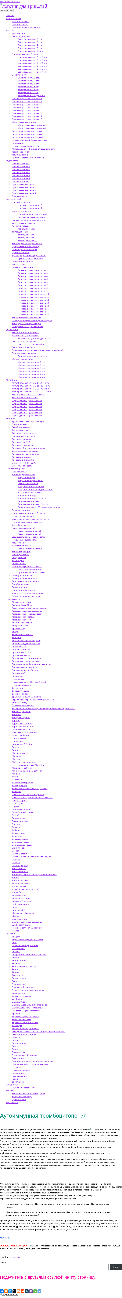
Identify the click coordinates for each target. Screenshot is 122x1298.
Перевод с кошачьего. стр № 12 (33, 300)
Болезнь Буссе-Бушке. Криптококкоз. (30, 1005)
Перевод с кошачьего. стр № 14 (33, 306)
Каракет (16, 720)
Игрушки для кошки (21, 211)
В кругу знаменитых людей (31, 486)
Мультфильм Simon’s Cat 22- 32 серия (30, 389)
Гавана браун (18, 679)
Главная (10, 15)
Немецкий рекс (19, 785)
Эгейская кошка (19, 919)
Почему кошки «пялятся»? (25, 578)
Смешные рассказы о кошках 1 (27, 98)
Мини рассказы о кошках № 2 (32, 125)
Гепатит (15, 1046)
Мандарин (17, 756)
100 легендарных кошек (23, 474)
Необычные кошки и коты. (24, 540)
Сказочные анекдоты (22, 466)
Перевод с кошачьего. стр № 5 (33, 279)
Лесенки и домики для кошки (32, 217)
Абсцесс (16, 936)
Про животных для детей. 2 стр (33, 356)
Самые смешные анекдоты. (25, 451)
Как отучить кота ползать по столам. (29, 220)
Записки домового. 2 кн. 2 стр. (32, 57)
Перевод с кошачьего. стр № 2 (33, 270)
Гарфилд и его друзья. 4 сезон (27, 409)
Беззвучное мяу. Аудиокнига (31, 95)
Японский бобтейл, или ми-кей (27, 928)
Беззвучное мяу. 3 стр (28, 81)
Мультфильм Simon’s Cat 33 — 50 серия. (32, 392)
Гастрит (15, 1040)
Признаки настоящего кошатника (28, 158)
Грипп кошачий (19, 1076)
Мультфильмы (13, 380)
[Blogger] (18, 1291)
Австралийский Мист (22, 605)
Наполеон (17, 780)
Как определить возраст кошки (27, 243)
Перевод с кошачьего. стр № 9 (33, 291)
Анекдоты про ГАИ (21, 442)
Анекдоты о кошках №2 (23, 460)
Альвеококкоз (18, 948)
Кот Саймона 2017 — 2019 (25, 397)
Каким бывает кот (20, 152)
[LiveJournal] (27, 1291)
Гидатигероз (18, 1058)
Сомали (16, 862)
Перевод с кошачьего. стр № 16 (33, 312)
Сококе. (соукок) (20, 865)
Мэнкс (15, 777)
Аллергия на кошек (21, 546)
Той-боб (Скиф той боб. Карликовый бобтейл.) (34, 874)
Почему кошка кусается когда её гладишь (32, 320)
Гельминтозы (18, 1052)
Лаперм (15, 747)
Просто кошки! (19, 1099)
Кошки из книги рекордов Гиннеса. (28, 513)
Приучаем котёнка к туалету (25, 246)
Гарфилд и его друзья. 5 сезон (27, 412)
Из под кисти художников (30, 492)
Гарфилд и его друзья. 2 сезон (27, 403)
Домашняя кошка (20, 691)
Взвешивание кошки (21, 1019)
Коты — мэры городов (22, 516)
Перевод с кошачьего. (22, 267)
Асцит (15, 981)
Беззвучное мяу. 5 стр (28, 86)
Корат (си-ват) (19, 738)
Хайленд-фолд (19, 895)
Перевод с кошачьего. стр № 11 (33, 297)
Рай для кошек (19, 557)
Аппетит (16, 963)
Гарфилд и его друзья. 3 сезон (27, 406)
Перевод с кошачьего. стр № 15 (33, 309)
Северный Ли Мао (21, 729)
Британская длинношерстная (26, 661)
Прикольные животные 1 (24, 184)
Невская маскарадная (22, 782)
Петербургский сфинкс (23, 812)
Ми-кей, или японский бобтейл (27, 771)
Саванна (16, 827)
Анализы (16, 951)
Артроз (15, 972)
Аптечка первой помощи (24, 966)
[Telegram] (39, 1291)
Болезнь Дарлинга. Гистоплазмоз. (28, 1008)
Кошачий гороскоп (21, 202)
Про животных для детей (24, 353)
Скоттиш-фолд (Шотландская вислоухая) (32, 857)
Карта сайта (12, 1102)
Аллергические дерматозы (25, 945)
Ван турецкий (18, 673)
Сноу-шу (16, 859)
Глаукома (16, 1067)
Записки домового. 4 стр (30, 45)
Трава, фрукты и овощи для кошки (29, 255)
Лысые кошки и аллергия (30, 548)
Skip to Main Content (10, 1)
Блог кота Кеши (13, 18)
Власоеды (17, 1025)
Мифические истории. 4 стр (31, 368)
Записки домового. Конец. (30, 51)
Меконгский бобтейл (22, 768)
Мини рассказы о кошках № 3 (32, 128)
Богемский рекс (19, 646)
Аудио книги (12, 329)
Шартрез (16, 916)
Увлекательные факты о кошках (27, 593)
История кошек (19, 471)
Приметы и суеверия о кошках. (27, 566)
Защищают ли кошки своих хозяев (28, 537)
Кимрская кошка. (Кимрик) (24, 732)
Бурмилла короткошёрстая (25, 667)
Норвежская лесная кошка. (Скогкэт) (29, 788)
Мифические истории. (22, 359)
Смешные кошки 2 (21, 166)
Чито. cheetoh (18, 910)
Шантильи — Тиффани (23, 913)
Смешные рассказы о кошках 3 (27, 104)
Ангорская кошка (20, 625)
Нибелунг (16, 791)
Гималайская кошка (21, 685)
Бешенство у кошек (21, 996)
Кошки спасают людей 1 (24, 528)
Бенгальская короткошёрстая (26, 640)
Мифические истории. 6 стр (31, 374)
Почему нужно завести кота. (25, 146)
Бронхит (16, 1013)
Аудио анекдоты (20, 430)
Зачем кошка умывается (24, 223)
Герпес (15, 1049)
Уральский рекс (19, 886)
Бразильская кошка (21, 652)
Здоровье (10, 934)
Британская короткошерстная (26, 658)
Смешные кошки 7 (21, 181)
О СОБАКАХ (12, 1085)
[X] (14, 1291)
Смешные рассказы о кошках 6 (27, 113)
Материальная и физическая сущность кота (33, 149)
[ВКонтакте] (2, 1291)
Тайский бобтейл (20, 871)
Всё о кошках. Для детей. (24, 341)
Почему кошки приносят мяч (26, 596)
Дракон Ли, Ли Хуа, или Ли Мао (27, 697)
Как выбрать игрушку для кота (32, 214)
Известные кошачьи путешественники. (30, 519)
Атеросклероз (18, 984)
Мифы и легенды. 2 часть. (30, 480)
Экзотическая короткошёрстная (27, 922)
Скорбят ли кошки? (21, 584)
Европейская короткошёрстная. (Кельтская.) (33, 700)
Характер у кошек (20, 226)
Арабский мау (18, 628)
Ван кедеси (17, 676)
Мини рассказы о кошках (24, 122)
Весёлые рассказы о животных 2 (28, 134)
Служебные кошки (21, 525)
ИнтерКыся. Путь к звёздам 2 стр (34, 338)
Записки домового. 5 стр (30, 48)
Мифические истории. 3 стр (31, 365)
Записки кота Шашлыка (23, 347)
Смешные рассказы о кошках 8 (27, 119)
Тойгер (15, 877)
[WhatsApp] (35, 1291)
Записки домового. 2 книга (25, 54)
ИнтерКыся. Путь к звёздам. (25, 335)
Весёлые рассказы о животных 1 (28, 131)
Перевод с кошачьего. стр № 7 (33, 285)
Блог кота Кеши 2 (20, 21)
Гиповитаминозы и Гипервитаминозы (30, 1064)
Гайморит (16, 1037)
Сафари (16, 830)
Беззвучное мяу (19, 75)
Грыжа (15, 1079)
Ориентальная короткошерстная (28, 794)
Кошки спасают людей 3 (30, 534)
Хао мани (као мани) (22, 901)
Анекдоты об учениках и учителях (28, 448)
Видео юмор (12, 160)
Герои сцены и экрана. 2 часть (33, 504)
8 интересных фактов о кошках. (27, 522)
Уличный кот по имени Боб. (25, 332)
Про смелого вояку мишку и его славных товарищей (37, 350)
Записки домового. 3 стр (30, 42)
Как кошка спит (19, 264)
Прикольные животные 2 (24, 187)
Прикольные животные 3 (24, 190)
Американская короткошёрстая (27, 614)
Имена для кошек (20, 554)
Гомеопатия (18, 1073)
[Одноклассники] (6, 1291)
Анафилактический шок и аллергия (29, 954)
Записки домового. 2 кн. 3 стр (32, 60)
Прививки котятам (20, 252)
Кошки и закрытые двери (24, 590)
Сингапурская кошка (22, 845)
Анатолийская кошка (22, 623)
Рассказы (10, 30)
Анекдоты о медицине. (23, 445)
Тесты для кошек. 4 (27, 240)
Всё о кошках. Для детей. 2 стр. (33, 344)
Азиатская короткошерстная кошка (29, 608)
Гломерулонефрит (21, 1070)
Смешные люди (19, 196)
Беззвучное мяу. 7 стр (28, 92)
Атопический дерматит (23, 987)
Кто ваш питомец (26, 229)
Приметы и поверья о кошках (32, 572)
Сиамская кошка (20, 839)
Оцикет (15, 806)
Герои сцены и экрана (28, 501)
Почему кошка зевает (22, 575)
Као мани (16, 714)
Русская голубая (20, 821)
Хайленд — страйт (21, 898)
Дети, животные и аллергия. (25, 581)
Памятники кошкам (21, 510)
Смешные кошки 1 (21, 163)
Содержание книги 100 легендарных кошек (39, 507)
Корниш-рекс (18, 741)
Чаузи (15, 907)
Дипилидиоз (18, 1082)
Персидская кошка (21, 809)
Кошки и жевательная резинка (26, 317)
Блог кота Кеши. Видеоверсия (26, 27)
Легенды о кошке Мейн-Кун (31, 765)
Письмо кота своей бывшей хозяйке (29, 140)
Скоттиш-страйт (19, 854)
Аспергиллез (18, 975)
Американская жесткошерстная (27, 611)
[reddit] (22, 1291)
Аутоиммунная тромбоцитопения (28, 990)
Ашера (15, 631)
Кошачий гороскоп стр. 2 (30, 205)
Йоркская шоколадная (23, 705)
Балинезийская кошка (22, 634)
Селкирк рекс (18, 833)
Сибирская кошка (20, 842)
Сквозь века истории (28, 483)
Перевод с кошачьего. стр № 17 (33, 315)
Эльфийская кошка (21, 925)
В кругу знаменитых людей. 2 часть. (35, 489)
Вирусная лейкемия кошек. (25, 1022)
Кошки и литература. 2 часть (32, 498)
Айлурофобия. (19, 563)
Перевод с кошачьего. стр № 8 (33, 288)
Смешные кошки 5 (21, 175)
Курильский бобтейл (22, 744)
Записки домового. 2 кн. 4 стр (32, 63)
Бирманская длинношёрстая (26, 643)
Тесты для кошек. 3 (27, 237)
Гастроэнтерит (19, 1043)
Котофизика (18, 143)
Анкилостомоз (19, 960)
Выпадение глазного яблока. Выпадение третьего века (38, 1031)
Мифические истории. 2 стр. (32, 362)
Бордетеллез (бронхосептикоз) (27, 1011)
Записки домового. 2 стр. (30, 39)
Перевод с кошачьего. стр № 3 (33, 273)
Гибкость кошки (19, 587)
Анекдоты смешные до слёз (25, 454)
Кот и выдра (18, 560)
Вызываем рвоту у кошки (24, 1034)
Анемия (15, 957)
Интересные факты (15, 469)
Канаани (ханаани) (21, 711)
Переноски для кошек (22, 261)
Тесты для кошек (20, 232)
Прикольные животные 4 (24, 193)
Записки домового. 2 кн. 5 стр (32, 66)
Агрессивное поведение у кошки (27, 939)
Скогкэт (15, 851)
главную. (16, 1257)
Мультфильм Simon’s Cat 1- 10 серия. (30, 383)
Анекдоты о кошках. (21, 457)
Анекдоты (10, 418)
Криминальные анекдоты (24, 436)
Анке (14, 942)
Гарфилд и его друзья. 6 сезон (27, 415)
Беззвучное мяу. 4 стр (28, 83)
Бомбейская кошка (21, 649)
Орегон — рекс (19, 800)
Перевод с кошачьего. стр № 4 (33, 276)
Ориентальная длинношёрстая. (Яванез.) (32, 797)
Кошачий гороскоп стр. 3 (30, 208)
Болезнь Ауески (19, 1002)
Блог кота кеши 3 (20, 24)
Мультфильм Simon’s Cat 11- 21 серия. (31, 386)
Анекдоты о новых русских (25, 433)
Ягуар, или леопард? (22, 1096)
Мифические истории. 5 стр (31, 371)
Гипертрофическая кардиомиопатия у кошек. (34, 1061)
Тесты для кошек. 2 (27, 235)
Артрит (15, 969)
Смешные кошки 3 (21, 169)
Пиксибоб (16, 815)
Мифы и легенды (26, 477)
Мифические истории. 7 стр (31, 377)
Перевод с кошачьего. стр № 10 (33, 294)
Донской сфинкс (20, 694)
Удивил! (10, 1090)
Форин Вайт (18, 892)
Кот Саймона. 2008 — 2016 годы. (28, 394)
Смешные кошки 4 (21, 172)
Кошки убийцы (19, 543)
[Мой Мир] (10, 1291)
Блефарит (17, 999)
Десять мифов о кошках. (30, 569)
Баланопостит (19, 993)
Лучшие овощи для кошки (30, 258)
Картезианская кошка (22, 726)
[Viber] (31, 1291)
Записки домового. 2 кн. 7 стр (32, 72)
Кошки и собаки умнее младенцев (28, 1093)
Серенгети (17, 836)
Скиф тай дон (18, 848)
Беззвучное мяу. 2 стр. (29, 78)
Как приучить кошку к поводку (26, 323)
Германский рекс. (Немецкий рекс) (29, 682)
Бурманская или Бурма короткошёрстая (31, 664)
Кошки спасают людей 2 (30, 531)
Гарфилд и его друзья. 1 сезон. (27, 400)
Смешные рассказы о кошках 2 (27, 101)
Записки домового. (21, 36)
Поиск (3, 1262)
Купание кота (18, 33)
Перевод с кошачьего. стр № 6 (33, 282)
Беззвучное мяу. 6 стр (28, 89)
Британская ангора (21, 655)
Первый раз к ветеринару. (24, 249)
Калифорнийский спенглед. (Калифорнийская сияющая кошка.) (43, 708)
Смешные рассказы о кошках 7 (27, 116)
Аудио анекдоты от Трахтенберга (28, 421)
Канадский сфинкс (21, 717)
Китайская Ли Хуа (20, 735)
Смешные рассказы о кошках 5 (27, 110)
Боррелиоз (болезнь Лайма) (25, 1016)
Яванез (15, 931)
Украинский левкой (21, 883)
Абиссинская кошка (21, 602)
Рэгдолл (16, 824)
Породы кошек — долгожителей (27, 326)
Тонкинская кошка (20, 880)
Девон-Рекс (17, 688)
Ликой (15, 750)
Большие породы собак (23, 1088)
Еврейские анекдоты (22, 427)
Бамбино (16, 637)
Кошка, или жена (20, 155)
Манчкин (16, 759)
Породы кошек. (13, 599)
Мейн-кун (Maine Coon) (23, 762)
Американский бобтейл (23, 617)
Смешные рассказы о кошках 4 (27, 107)
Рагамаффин (18, 818)
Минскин (16, 774)
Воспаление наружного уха (25, 1028)
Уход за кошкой (13, 199)
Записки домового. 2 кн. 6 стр (32, 69)
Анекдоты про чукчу (21, 439)
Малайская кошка (20, 753)
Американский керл (21, 620)
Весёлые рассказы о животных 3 (28, 137)
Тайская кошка (19, 868)
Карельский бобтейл (22, 723)
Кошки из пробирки (21, 551)
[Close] (1, 1108)
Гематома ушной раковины (25, 1055)
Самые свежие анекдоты (24, 463)
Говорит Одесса (20, 424)
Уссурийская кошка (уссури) (25, 889)
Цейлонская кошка (21, 904)
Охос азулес (18, 803)
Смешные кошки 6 (21, 178)
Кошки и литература (27, 495)
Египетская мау (19, 702)
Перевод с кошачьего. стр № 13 (33, 303)
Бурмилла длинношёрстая (25, 670)
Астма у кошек (19, 978)
